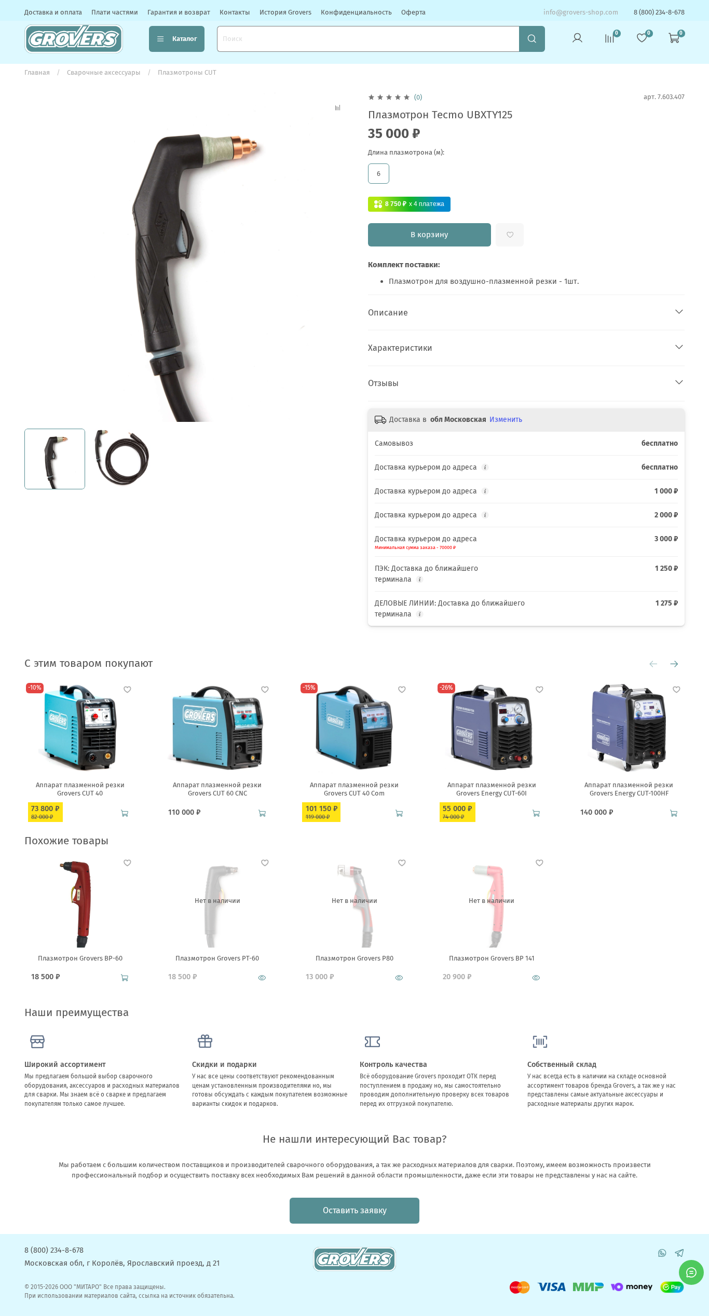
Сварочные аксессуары (104, 72)
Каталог (184, 39)
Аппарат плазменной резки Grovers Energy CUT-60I (491, 788)
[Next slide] (341, 256)
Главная (37, 72)
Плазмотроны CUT (187, 72)
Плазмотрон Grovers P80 (354, 958)
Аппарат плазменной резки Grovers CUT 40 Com (354, 788)
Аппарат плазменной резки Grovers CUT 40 (80, 788)
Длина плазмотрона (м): (406, 152)
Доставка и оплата (53, 12)
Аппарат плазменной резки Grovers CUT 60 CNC (217, 788)
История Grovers (285, 12)
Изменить (505, 419)
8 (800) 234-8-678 (659, 12)
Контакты (235, 12)
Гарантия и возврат (178, 12)
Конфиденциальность (356, 12)
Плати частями (114, 12)
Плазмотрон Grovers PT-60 (217, 958)
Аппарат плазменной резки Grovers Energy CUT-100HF (628, 788)
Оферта (413, 12)
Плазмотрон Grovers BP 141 (492, 958)
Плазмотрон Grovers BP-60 (80, 958)
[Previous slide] (38, 256)
